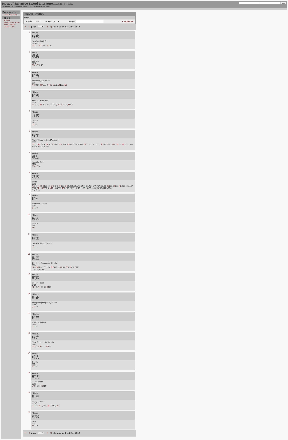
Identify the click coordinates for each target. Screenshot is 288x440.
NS (33, 85)
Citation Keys (9, 27)
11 (29, 234)
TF (60, 186)
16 (29, 333)
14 (29, 293)
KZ (65, 85)
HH (40, 45)
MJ (48, 45)
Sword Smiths (9, 25)
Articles (7, 20)
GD (85, 144)
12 (29, 254)
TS (33, 65)
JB (47, 144)
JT (37, 65)
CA (60, 144)
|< (25, 26)
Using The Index (10, 15)
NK (52, 186)
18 (29, 373)
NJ (33, 186)
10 (29, 214)
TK (38, 188)
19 (29, 392)
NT (123, 144)
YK (33, 228)
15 (29, 313)
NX (41, 85)
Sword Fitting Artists (12, 22)
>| (51, 26)
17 (29, 353)
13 (29, 274)
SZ (108, 186)
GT (33, 45)
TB (63, 188)
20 (29, 412)
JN (38, 144)
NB (42, 188)
